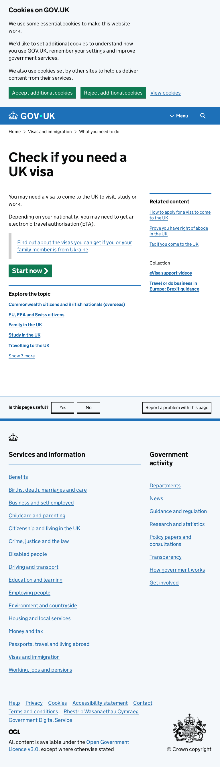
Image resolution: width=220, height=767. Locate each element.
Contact (142, 703)
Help (14, 703)
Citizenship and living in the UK (44, 528)
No (93, 407)
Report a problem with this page (177, 407)
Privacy (34, 703)
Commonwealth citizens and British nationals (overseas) (67, 304)
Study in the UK (24, 335)
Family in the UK (25, 324)
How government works (177, 569)
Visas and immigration (50, 131)
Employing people (29, 592)
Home (15, 131)
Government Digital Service (40, 720)
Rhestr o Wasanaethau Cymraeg (101, 711)
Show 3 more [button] (22, 356)
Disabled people (28, 554)
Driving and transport (33, 567)
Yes (67, 407)
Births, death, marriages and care (48, 489)
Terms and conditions (33, 711)
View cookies (165, 92)
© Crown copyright (189, 749)
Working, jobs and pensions (40, 669)
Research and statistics (177, 524)
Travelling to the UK (29, 345)
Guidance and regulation (178, 511)
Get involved (164, 582)
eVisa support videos (171, 273)
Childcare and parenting (37, 515)
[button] (30, 271)
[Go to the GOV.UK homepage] (32, 116)
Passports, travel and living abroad (49, 644)
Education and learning (35, 579)
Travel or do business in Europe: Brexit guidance (174, 286)
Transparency (166, 557)
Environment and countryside (43, 605)
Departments (165, 485)
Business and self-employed (41, 502)
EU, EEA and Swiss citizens (36, 314)
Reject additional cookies (113, 92)
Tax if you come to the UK (174, 244)
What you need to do (99, 131)
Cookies (57, 703)
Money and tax (26, 631)
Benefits (18, 477)
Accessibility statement (100, 703)
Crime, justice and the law (39, 541)
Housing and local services (40, 618)
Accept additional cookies (42, 92)
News (156, 498)
